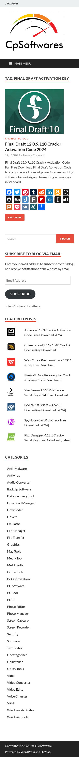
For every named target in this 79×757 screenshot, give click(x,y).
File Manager (16, 530)
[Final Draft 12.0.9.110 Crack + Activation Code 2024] (39, 113)
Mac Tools (14, 551)
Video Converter (18, 682)
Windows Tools (17, 717)
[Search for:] (39, 238)
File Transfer (15, 537)
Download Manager (21, 503)
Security (12, 634)
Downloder (15, 510)
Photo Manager (18, 613)
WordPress (28, 752)
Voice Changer (17, 696)
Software (13, 641)
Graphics (10, 138)
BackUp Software (19, 489)
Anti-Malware (17, 468)
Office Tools (15, 572)
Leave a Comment (33, 155)
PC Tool (23, 138)
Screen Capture (18, 620)
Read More (13, 216)
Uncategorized (17, 655)
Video (11, 675)
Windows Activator (20, 710)
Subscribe (20, 294)
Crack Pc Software (40, 745)
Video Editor (16, 689)
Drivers (12, 517)
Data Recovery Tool (20, 496)
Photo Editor (16, 606)
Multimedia (15, 565)
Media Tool (14, 558)
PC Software (16, 586)
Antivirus (13, 475)
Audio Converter (19, 482)
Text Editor (14, 648)
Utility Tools (15, 669)
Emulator (13, 524)
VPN (10, 703)
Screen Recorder (18, 627)
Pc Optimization (18, 579)
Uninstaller (15, 662)
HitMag (45, 752)
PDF (10, 599)
